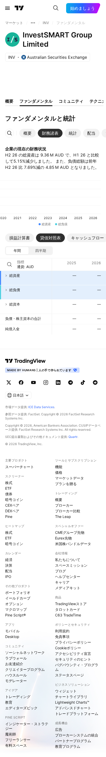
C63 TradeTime (68, 615)
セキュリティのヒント (73, 659)
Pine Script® (15, 615)
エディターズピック (21, 708)
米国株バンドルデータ (73, 544)
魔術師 (10, 734)
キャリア (62, 582)
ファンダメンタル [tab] (36, 101)
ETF (8, 488)
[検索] (56, 8)
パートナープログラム (73, 741)
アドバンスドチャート (73, 708)
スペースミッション (71, 565)
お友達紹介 (14, 664)
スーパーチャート (19, 467)
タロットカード (67, 609)
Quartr (72, 437)
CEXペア (12, 505)
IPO (8, 576)
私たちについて (67, 559)
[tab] (27, 133)
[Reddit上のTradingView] (95, 382)
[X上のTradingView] (8, 382)
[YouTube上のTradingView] (33, 382)
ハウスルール (16, 675)
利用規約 (62, 631)
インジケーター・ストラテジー (26, 726)
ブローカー (64, 505)
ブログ (60, 571)
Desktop (12, 636)
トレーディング (17, 696)
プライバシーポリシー (73, 642)
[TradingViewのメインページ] (19, 8)
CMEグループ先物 (69, 532)
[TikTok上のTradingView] (82, 382)
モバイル (12, 631)
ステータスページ (69, 675)
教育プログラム (67, 746)
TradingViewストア (71, 604)
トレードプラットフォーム (76, 713)
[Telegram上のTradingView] (70, 382)
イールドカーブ (17, 598)
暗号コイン (14, 499)
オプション (14, 604)
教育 (8, 702)
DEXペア (12, 511)
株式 (8, 482)
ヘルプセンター (67, 576)
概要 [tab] (9, 101)
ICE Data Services (41, 407)
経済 (8, 559)
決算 (8, 565)
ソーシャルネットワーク (25, 652)
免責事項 (62, 636)
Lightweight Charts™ (72, 702)
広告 (58, 729)
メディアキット (67, 588)
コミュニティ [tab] (71, 101)
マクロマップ (16, 609)
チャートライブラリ (71, 696)
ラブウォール (16, 658)
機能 (58, 467)
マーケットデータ (69, 478)
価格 (58, 472)
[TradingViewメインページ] (25, 361)
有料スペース (16, 745)
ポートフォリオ (17, 592)
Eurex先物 (63, 538)
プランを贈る (66, 483)
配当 (8, 571)
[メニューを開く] (7, 8)
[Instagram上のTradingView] (45, 382)
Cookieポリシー (68, 648)
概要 (58, 499)
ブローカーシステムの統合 (76, 735)
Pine (8, 516)
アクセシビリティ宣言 (73, 653)
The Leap (63, 516)
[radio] (17, 250)
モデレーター (16, 681)
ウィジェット (66, 691)
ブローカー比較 (67, 511)
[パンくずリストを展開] (33, 23)
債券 (8, 494)
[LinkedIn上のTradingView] (58, 382)
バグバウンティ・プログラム (76, 667)
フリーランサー (17, 740)
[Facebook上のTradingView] (21, 382)
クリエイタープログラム (25, 669)
